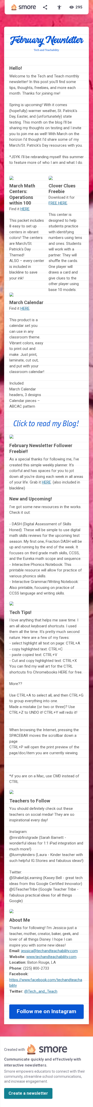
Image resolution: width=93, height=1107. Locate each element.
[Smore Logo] (24, 7)
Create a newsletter (28, 1093)
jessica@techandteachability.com (49, 951)
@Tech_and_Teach (40, 991)
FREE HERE (58, 203)
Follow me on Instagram (46, 1011)
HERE (24, 209)
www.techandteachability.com (51, 956)
